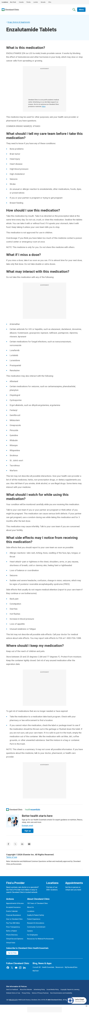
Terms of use (11, 857)
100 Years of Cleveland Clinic (37, 903)
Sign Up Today (12, 953)
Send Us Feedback (12, 989)
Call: (11, 1000)
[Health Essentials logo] (32, 809)
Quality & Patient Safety (35, 915)
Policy (43, 106)
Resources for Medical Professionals (40, 939)
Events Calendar (12, 911)
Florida (28, 2)
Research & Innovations (35, 923)
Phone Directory (12, 935)
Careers (30, 931)
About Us (30, 907)
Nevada (43, 2)
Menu (81, 9)
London (35, 2)
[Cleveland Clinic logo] (14, 809)
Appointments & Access (15, 903)
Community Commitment (36, 927)
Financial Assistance (13, 915)
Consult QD (37, 967)
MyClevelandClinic (71, 967)
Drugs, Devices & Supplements (19, 22)
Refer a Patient (11, 931)
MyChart (36, 971)
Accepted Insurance (13, 907)
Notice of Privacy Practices (40, 993)
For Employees (32, 935)
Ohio (49, 2)
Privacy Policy (26, 993)
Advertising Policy (39, 989)
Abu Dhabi (13, 2)
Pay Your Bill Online (13, 923)
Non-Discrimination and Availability (61, 993)
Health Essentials (48, 967)
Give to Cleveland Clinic (14, 919)
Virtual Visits (10, 943)
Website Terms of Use (13, 993)
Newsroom (59, 967)
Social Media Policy (53, 989)
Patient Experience (33, 919)
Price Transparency (13, 927)
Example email (27, 826)
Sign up (27, 831)
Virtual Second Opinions (14, 939)
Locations (30, 911)
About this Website (26, 989)
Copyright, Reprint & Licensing (69, 989)
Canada (21, 2)
